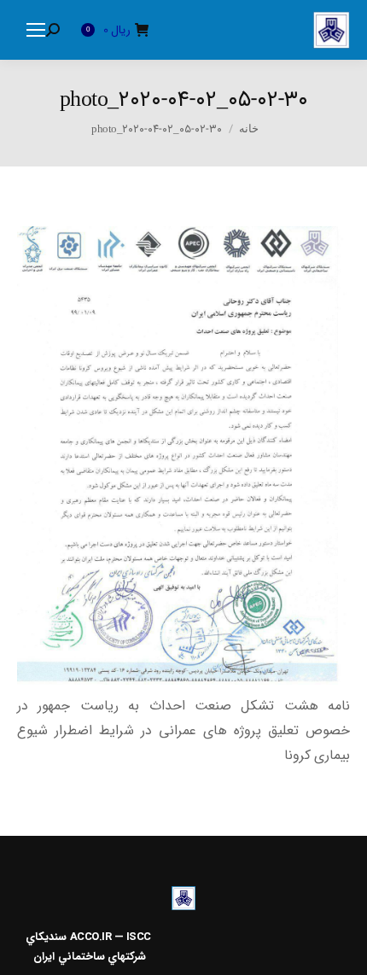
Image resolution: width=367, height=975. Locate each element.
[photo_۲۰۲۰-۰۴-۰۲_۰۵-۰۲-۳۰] (183, 455)
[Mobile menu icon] (36, 30)
